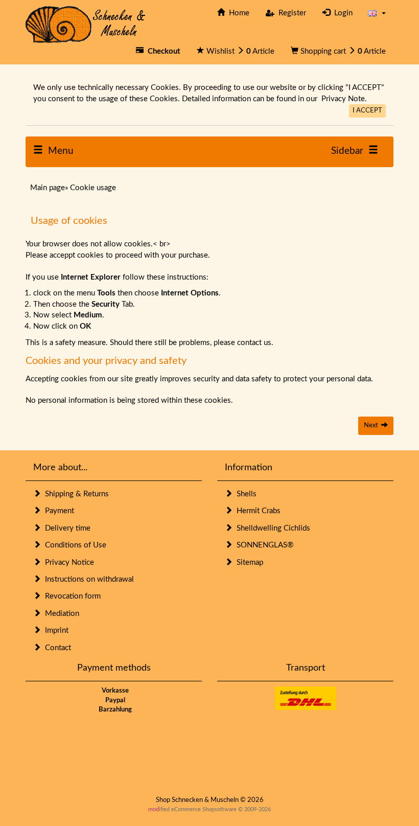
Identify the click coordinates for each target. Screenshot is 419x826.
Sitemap (247, 562)
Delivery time (65, 528)
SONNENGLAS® (262, 545)
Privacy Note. (344, 99)
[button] (376, 13)
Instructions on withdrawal (87, 579)
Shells (244, 494)
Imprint (54, 630)
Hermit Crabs (256, 511)
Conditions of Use (73, 545)
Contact (56, 648)
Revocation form (71, 596)
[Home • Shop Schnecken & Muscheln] (86, 24)
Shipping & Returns (75, 494)
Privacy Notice (67, 562)
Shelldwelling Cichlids (271, 528)
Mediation (60, 613)
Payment (57, 511)
